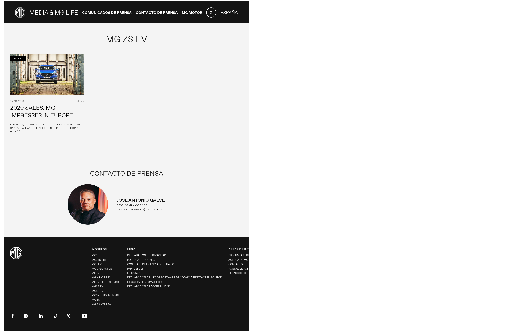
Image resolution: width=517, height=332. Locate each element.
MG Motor (192, 12)
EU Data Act (135, 273)
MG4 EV (97, 264)
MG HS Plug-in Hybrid (106, 282)
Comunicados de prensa (107, 12)
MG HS (96, 273)
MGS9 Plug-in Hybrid (106, 295)
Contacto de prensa (157, 12)
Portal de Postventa (243, 268)
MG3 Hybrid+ (100, 260)
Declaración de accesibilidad (148, 286)
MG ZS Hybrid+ (101, 304)
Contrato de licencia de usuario (150, 264)
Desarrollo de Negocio (245, 273)
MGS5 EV (97, 286)
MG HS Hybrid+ (102, 277)
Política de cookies (141, 260)
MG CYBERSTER (102, 268)
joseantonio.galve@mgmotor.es (140, 209)
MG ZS (96, 300)
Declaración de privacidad (146, 255)
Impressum (135, 268)
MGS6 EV (97, 291)
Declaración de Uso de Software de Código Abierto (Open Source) (174, 277)
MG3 (94, 255)
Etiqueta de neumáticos (144, 282)
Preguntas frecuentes (245, 255)
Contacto (235, 264)
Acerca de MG (238, 260)
